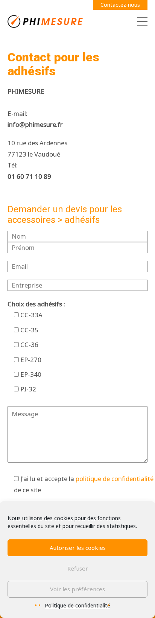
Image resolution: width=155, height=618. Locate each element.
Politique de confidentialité (77, 605)
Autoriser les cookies (78, 547)
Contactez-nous (120, 4)
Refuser (77, 568)
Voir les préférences (77, 589)
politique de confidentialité (114, 478)
